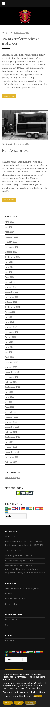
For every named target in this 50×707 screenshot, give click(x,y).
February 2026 (11, 237)
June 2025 (9, 267)
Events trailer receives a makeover (20, 41)
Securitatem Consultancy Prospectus (22, 588)
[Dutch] (13, 508)
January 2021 (11, 447)
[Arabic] (6, 508)
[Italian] (34, 508)
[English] (17, 508)
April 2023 (9, 357)
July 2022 (9, 392)
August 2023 (10, 337)
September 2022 (12, 387)
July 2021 (9, 442)
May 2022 (9, 402)
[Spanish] (41, 508)
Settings (30, 703)
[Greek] (27, 508)
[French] (20, 508)
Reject (19, 703)
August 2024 (10, 312)
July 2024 (9, 317)
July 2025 (9, 262)
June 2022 (9, 397)
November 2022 (12, 377)
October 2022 (11, 382)
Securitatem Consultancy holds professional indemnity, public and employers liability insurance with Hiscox (25, 569)
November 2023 (12, 332)
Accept (7, 703)
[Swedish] (6, 511)
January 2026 (11, 242)
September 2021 (12, 437)
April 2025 (9, 277)
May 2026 (9, 227)
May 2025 (9, 272)
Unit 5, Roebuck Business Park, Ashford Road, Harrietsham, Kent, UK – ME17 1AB (24, 543)
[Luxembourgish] (37, 508)
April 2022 (9, 407)
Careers (8, 625)
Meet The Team (12, 620)
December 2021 (12, 427)
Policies (8, 594)
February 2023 (11, 362)
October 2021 (11, 432)
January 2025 (11, 287)
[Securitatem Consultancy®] (25, 16)
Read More (9, 96)
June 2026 (9, 222)
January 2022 (11, 422)
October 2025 (11, 252)
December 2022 (12, 372)
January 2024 (11, 327)
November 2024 (12, 297)
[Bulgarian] (10, 508)
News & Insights (21, 32)
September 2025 (12, 257)
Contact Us (10, 536)
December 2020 (12, 452)
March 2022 (10, 412)
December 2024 (12, 292)
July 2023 (9, 342)
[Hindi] (31, 508)
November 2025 (12, 247)
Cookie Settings (12, 604)
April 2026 (9, 232)
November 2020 (12, 457)
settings (38, 696)
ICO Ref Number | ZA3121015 (19, 561)
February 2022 (11, 417)
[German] (24, 508)
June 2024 (9, 322)
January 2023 (11, 367)
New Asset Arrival (16, 150)
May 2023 (9, 352)
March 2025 (10, 282)
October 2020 (11, 462)
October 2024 (11, 302)
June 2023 (9, 347)
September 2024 (12, 307)
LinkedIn (9, 641)
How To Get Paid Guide (16, 599)
